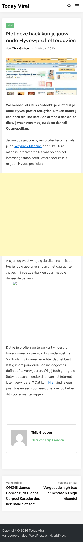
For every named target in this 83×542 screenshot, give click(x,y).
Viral (10, 25)
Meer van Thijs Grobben (47, 440)
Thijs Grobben (21, 48)
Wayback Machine (28, 146)
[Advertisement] (41, 214)
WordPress (36, 535)
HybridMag (57, 535)
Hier (51, 382)
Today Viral (15, 6)
